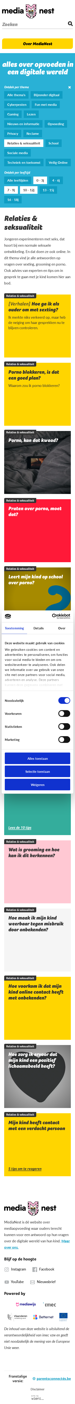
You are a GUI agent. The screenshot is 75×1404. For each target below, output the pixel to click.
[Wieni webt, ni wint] (37, 1397)
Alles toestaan (38, 758)
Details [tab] (39, 628)
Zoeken (10, 24)
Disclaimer (37, 1389)
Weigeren (37, 784)
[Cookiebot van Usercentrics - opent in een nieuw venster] (53, 616)
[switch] (64, 713)
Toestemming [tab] (14, 628)
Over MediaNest (37, 43)
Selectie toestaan (37, 771)
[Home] (28, 11)
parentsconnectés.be (54, 1378)
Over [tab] (61, 628)
